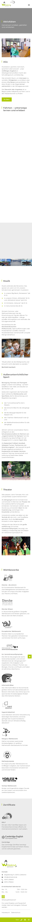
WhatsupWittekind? (9, 900)
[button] (28, 5)
